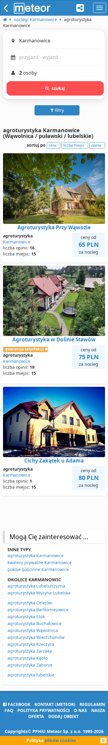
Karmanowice (16, 242)
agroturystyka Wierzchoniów (36, 637)
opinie (96, 145)
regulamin (92, 704)
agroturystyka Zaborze (30, 665)
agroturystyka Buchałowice (35, 623)
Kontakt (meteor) (54, 704)
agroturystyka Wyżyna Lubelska (39, 593)
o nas (80, 710)
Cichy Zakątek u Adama (54, 460)
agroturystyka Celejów (30, 603)
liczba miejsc (74, 145)
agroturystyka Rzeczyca (31, 644)
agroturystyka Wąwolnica (33, 630)
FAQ (8, 710)
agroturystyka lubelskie (31, 675)
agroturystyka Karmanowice (36, 555)
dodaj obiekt (63, 716)
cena (53, 145)
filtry (59, 110)
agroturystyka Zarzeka (30, 651)
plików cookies (60, 740)
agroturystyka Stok (26, 616)
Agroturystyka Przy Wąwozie (54, 227)
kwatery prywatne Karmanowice (40, 562)
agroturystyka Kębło (28, 658)
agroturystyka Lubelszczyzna (36, 586)
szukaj (58, 88)
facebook (18, 704)
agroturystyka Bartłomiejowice (38, 609)
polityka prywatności (43, 710)
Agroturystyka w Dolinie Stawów (54, 339)
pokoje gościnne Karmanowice (38, 569)
